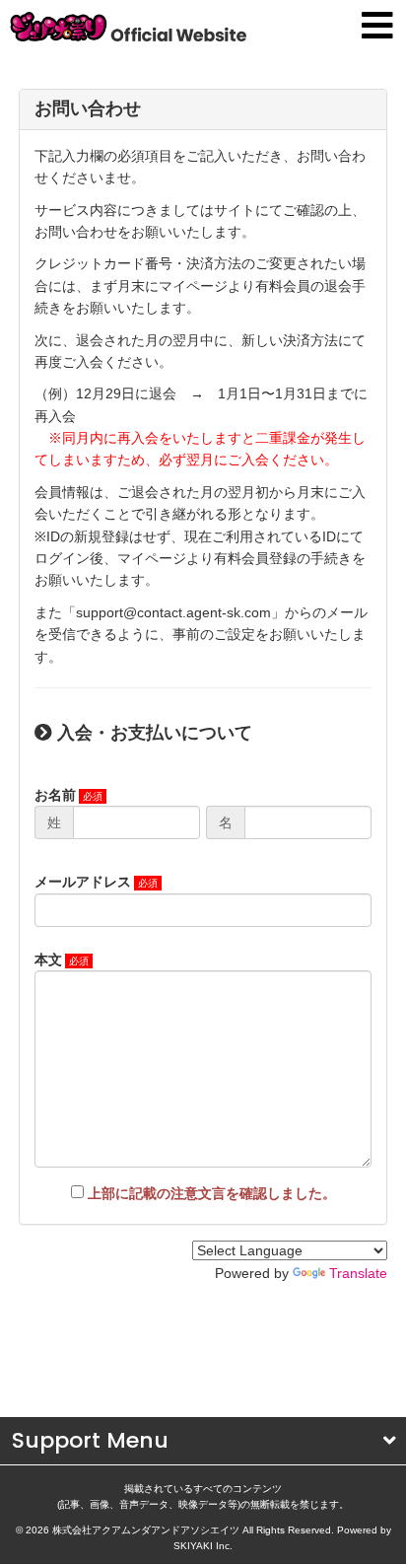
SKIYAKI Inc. (203, 1545)
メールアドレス (82, 881)
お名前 (55, 795)
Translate (358, 1273)
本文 (48, 959)
